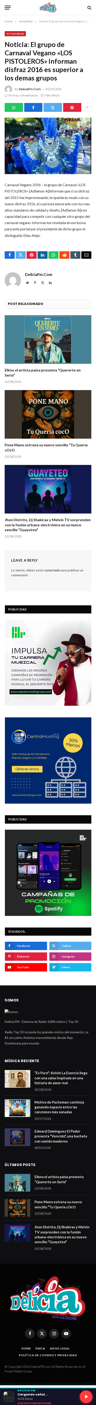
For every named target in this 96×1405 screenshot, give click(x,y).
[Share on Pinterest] (72, 107)
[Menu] (8, 7)
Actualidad (15, 34)
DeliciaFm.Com (30, 89)
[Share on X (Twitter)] (53, 107)
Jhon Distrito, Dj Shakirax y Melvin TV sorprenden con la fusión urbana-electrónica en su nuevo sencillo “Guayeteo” (48, 524)
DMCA (40, 1348)
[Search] (88, 7)
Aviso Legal (60, 1348)
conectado (52, 570)
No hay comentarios (23, 95)
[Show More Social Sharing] (86, 107)
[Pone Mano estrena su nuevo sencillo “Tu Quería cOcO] (48, 414)
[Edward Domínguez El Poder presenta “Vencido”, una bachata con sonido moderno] (17, 1137)
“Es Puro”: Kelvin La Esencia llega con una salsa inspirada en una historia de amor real (60, 1078)
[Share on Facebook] (33, 107)
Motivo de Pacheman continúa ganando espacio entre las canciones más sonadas (59, 1107)
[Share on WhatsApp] (14, 107)
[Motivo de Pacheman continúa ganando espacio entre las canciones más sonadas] (17, 1108)
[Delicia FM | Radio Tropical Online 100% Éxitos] (48, 7)
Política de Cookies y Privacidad (48, 1355)
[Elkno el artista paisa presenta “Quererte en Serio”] (48, 339)
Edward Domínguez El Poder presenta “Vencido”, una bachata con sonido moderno (60, 1136)
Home (26, 1348)
